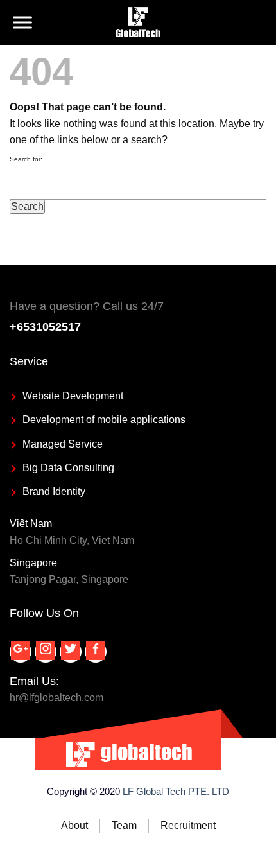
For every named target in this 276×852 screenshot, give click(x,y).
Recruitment (188, 825)
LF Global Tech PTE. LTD (176, 791)
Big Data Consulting (68, 467)
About (74, 825)
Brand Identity (53, 491)
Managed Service (62, 444)
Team (124, 825)
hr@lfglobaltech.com (56, 697)
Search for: (26, 158)
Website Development (72, 395)
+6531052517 (45, 326)
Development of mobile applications (103, 419)
